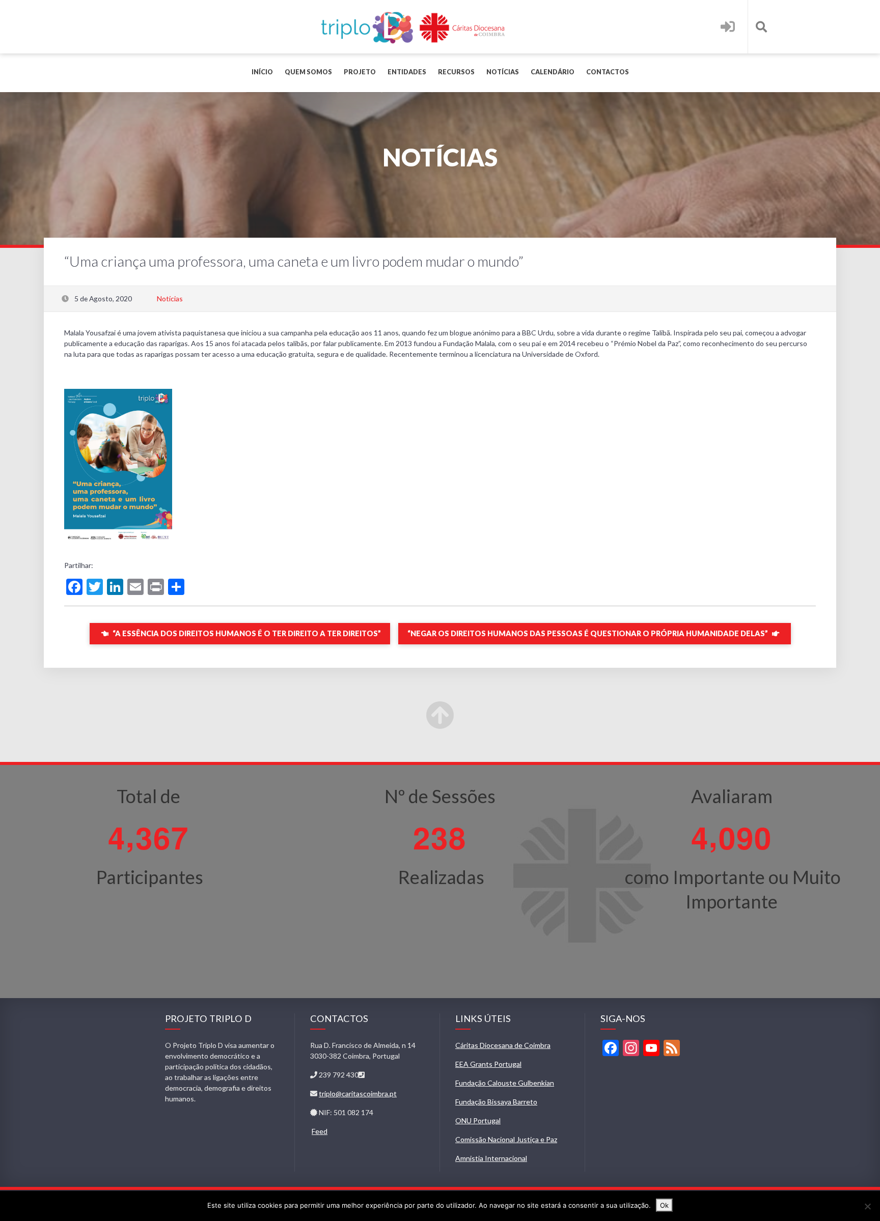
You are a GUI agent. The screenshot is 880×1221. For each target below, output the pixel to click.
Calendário (552, 72)
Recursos (456, 72)
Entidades (407, 72)
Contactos (607, 72)
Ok (664, 1205)
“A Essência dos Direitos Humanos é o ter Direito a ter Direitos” (246, 633)
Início (262, 72)
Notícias (502, 72)
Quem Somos (308, 72)
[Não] (867, 1206)
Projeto (360, 72)
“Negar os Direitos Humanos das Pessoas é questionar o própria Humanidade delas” (588, 633)
